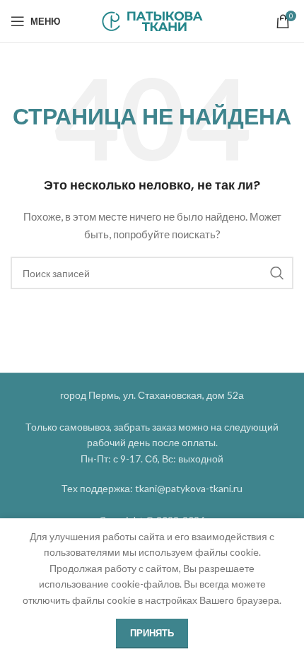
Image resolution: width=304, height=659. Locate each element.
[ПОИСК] (277, 273)
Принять (152, 632)
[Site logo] (152, 20)
